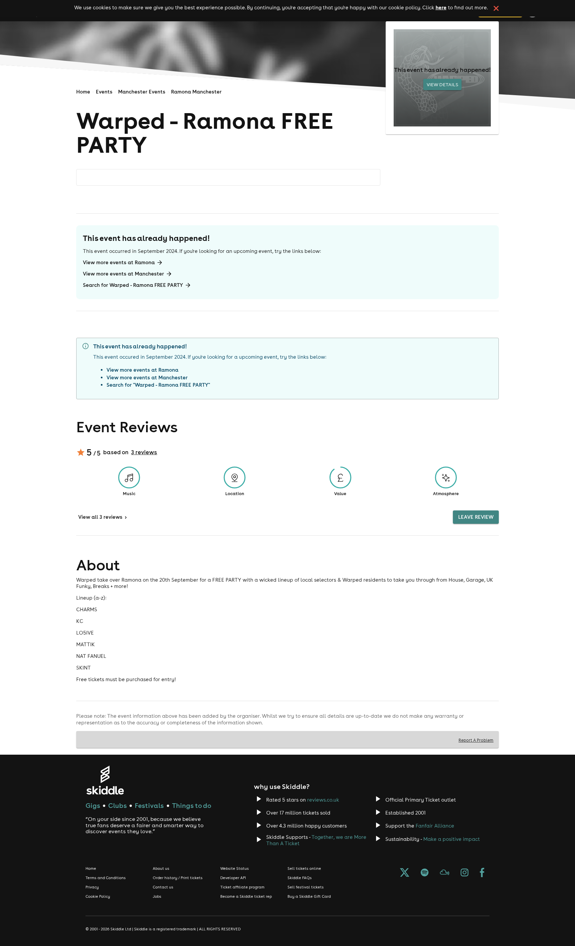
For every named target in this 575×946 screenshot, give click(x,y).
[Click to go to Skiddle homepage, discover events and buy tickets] (105, 780)
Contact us (163, 887)
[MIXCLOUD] (445, 873)
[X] (405, 873)
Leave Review (475, 517)
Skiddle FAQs (300, 877)
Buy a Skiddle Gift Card (309, 896)
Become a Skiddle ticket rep (246, 896)
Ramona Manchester (196, 92)
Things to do (191, 805)
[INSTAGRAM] (465, 873)
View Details (442, 85)
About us (161, 868)
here (441, 7)
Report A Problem (476, 740)
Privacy (92, 887)
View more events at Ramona (119, 262)
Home (83, 92)
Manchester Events (141, 92)
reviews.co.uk (323, 800)
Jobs (157, 896)
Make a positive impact (451, 839)
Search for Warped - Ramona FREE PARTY (133, 285)
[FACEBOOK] (482, 873)
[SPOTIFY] (425, 873)
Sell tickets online (304, 868)
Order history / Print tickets (178, 877)
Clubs (117, 805)
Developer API (233, 877)
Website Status (234, 868)
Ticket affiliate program (242, 887)
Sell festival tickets (306, 887)
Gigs (93, 805)
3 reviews (144, 452)
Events (104, 92)
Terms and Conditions (106, 877)
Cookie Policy (98, 896)
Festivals (149, 805)
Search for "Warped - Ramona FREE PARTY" (158, 385)
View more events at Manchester (123, 274)
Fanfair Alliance (435, 826)
